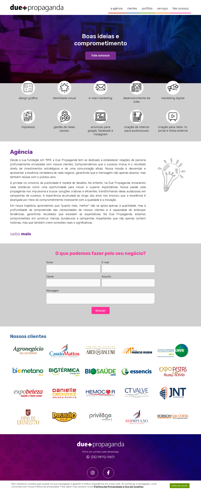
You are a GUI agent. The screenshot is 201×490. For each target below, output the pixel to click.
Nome (49, 262)
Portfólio (147, 8)
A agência (116, 8)
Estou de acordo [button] (180, 485)
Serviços (162, 8)
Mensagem (52, 290)
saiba (20, 233)
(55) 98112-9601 (103, 457)
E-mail (105, 262)
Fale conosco (181, 8)
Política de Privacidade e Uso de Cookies (119, 486)
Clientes (132, 8)
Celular (50, 276)
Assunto (106, 276)
